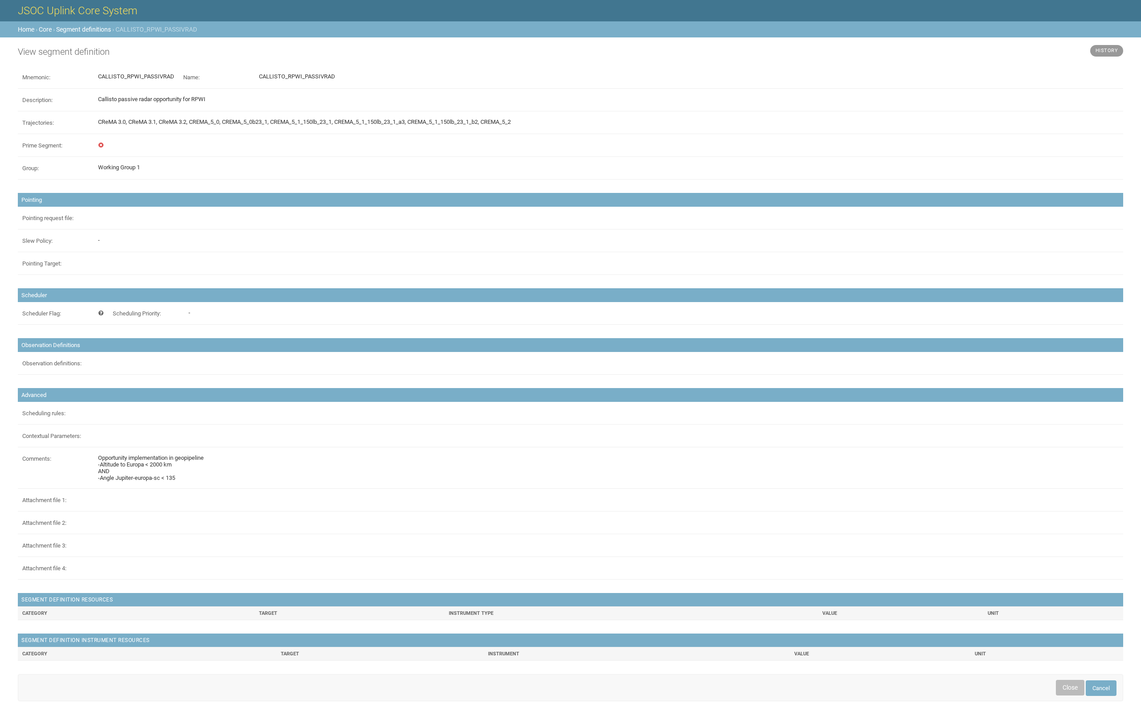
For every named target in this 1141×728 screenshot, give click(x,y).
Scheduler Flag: (41, 313)
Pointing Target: (42, 263)
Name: (191, 77)
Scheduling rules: (44, 413)
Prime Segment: (42, 145)
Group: (30, 168)
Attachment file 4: (44, 568)
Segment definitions (83, 29)
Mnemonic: (36, 77)
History (1107, 50)
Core (45, 29)
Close (1070, 687)
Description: (37, 100)
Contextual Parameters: (51, 436)
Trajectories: (38, 122)
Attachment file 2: (44, 522)
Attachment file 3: (44, 545)
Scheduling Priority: (137, 313)
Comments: (36, 458)
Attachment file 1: (44, 500)
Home (26, 29)
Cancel (1101, 688)
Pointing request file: (48, 218)
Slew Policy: (37, 240)
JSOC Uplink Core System (77, 10)
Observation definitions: (52, 363)
